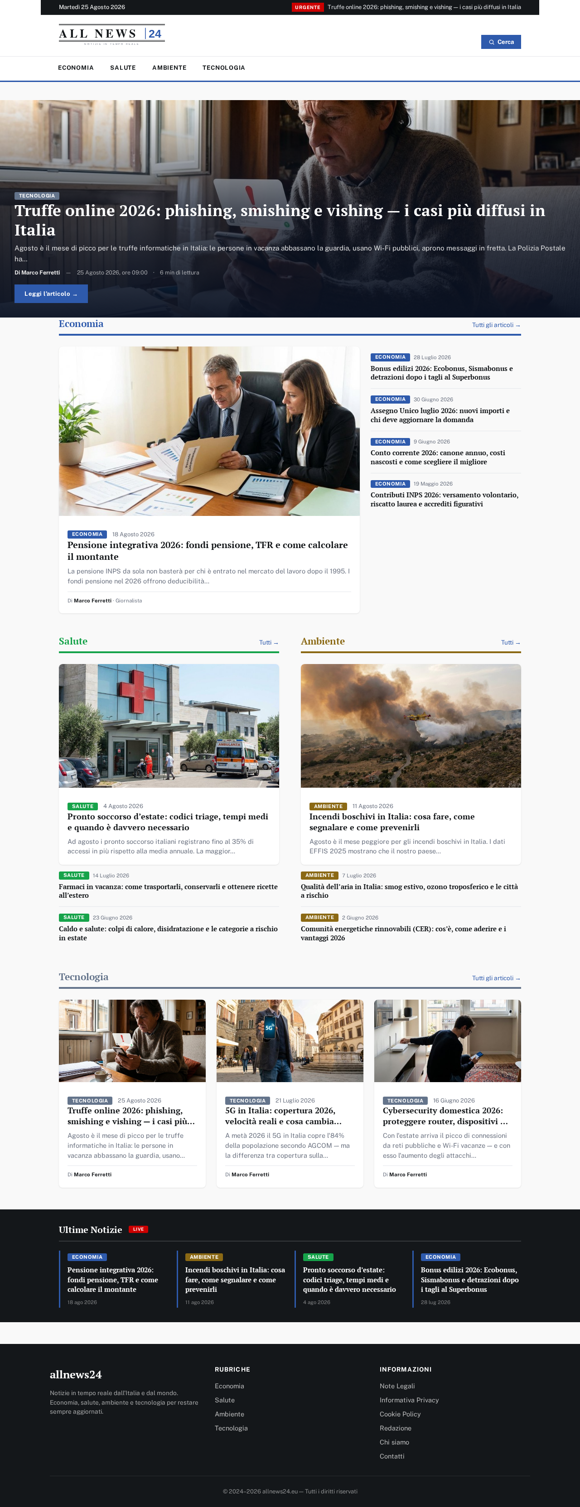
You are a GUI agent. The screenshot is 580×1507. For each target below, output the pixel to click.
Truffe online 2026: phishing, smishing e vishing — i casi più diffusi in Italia (424, 7)
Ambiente (169, 67)
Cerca (506, 42)
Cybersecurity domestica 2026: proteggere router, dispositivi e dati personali (444, 1121)
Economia (76, 67)
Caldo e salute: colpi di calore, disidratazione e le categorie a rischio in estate (168, 933)
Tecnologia (224, 67)
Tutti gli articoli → (496, 324)
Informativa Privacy (409, 1400)
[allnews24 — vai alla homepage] (112, 36)
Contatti (392, 1456)
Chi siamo (394, 1442)
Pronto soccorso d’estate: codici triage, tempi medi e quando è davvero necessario (168, 822)
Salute (123, 67)
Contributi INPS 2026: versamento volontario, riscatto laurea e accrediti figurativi (444, 499)
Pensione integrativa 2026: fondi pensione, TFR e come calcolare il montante (208, 551)
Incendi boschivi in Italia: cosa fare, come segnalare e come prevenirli (392, 822)
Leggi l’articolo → (51, 293)
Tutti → (269, 642)
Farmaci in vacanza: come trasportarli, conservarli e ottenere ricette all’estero (168, 891)
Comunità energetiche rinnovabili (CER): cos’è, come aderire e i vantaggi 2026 (403, 933)
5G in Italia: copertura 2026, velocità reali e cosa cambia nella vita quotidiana (280, 1121)
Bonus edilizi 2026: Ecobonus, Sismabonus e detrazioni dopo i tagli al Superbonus (442, 373)
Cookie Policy (400, 1414)
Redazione (395, 1428)
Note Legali (397, 1386)
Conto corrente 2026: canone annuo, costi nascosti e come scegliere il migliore (438, 457)
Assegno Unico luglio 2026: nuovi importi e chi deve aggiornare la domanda (440, 415)
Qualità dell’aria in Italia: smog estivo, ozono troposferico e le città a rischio (409, 891)
